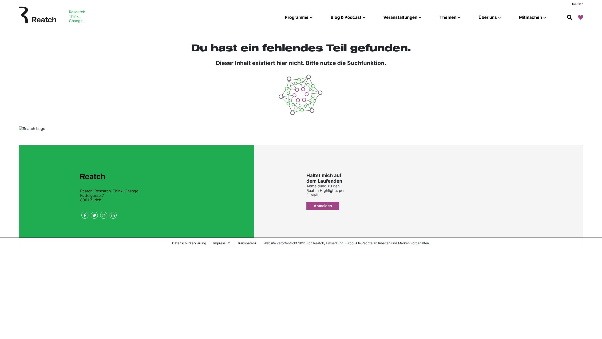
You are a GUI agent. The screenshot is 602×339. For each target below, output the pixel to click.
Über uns (488, 17)
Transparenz (247, 243)
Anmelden (323, 205)
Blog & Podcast (346, 17)
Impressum (221, 243)
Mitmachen (530, 17)
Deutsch (577, 4)
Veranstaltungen (400, 17)
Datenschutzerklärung (189, 243)
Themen (448, 17)
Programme (297, 17)
